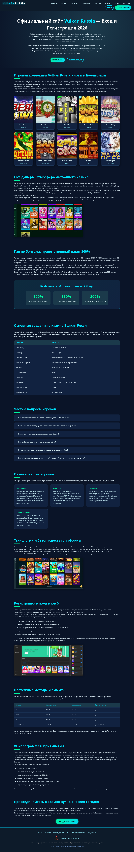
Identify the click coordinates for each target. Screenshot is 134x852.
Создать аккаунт (123, 8)
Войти (109, 8)
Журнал (64, 3)
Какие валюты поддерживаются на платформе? (38, 434)
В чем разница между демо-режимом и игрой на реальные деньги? (47, 426)
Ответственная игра (78, 833)
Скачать (54, 3)
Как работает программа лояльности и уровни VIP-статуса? (43, 418)
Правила (48, 833)
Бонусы (107, 3)
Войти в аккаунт (75, 60)
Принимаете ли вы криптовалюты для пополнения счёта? (43, 450)
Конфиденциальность (61, 833)
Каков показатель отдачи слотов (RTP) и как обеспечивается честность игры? (51, 458)
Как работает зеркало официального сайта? (37, 442)
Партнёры (126, 3)
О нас (40, 833)
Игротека (98, 3)
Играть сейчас (57, 60)
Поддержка (92, 833)
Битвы (117, 3)
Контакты (74, 3)
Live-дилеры (86, 3)
